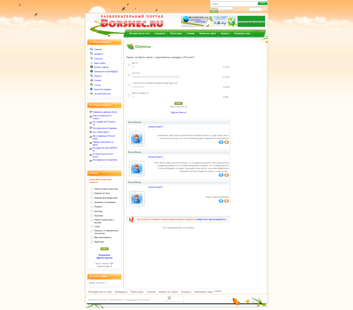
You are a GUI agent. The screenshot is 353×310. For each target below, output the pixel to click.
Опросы (225, 33)
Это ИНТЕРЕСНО (102, 94)
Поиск (262, 3)
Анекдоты (159, 33)
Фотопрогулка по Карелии (105, 128)
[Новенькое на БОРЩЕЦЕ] (91, 72)
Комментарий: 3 (155, 127)
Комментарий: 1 (155, 187)
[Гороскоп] (91, 59)
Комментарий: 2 (155, 157)
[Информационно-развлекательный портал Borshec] (126, 19)
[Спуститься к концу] (221, 143)
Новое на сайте (207, 33)
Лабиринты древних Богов (105, 112)
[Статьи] (91, 85)
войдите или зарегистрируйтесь (211, 219)
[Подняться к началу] (226, 143)
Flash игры (176, 33)
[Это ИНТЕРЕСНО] (91, 94)
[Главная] (91, 50)
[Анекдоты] (91, 54)
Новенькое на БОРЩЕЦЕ (106, 71)
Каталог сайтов (101, 67)
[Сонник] (91, 81)
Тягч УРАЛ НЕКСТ (101, 132)
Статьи (97, 85)
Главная (98, 49)
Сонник (191, 33)
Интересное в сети (139, 33)
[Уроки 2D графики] (91, 90)
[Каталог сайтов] (91, 67)
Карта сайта (99, 63)
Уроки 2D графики (102, 89)
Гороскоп (98, 59)
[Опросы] (91, 76)
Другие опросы (179, 112)
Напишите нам (242, 33)
